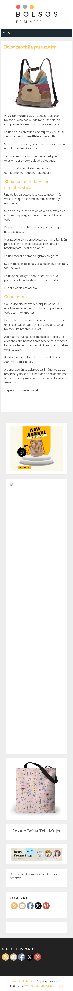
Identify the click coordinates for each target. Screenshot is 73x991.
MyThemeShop (34, 985)
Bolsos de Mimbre (24, 981)
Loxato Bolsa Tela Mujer (36, 831)
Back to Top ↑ (54, 985)
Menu (6, 33)
